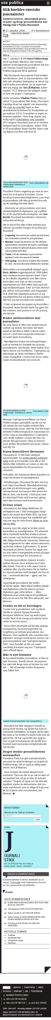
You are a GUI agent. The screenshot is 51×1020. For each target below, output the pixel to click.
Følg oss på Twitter (15, 1003)
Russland (37, 49)
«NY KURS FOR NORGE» (31, 913)
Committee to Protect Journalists (16, 46)
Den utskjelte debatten (32, 909)
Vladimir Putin (25, 51)
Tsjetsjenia (14, 51)
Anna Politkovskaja (39, 44)
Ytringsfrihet (37, 51)
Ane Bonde (26, 44)
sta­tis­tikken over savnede (30, 119)
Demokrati (12, 943)
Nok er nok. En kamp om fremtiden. (24, 924)
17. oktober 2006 (15, 30)
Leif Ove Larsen (39, 1008)
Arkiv (40, 987)
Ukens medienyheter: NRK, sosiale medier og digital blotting (26, 918)
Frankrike (11, 935)
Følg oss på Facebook (16, 999)
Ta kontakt (15, 882)
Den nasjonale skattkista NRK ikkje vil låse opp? (28, 903)
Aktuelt (6, 41)
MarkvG (41, 411)
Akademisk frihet (14, 938)
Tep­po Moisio (39, 182)
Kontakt (18, 991)
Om (26, 991)
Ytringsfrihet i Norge (15, 940)
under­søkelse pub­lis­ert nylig (25, 459)
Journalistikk (35, 46)
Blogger (7, 991)
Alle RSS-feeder (38, 1003)
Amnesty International (12, 44)
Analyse (17, 987)
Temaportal (29, 987)
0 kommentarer (42, 30)
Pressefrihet (8, 49)
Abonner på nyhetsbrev (17, 995)
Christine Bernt (20, 33)
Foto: (31, 182)
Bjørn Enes (13, 902)
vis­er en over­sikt (16, 107)
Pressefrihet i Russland (23, 49)
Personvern (36, 991)
